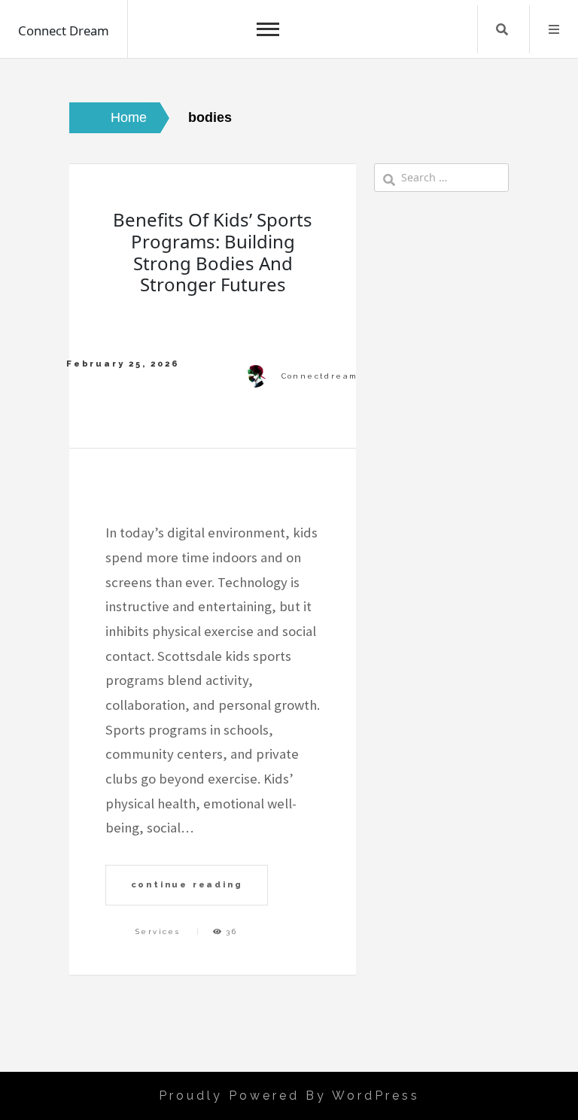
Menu (554, 29)
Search (502, 29)
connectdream (319, 376)
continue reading (187, 884)
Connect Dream (63, 30)
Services (157, 931)
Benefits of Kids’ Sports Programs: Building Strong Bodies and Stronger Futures (212, 252)
